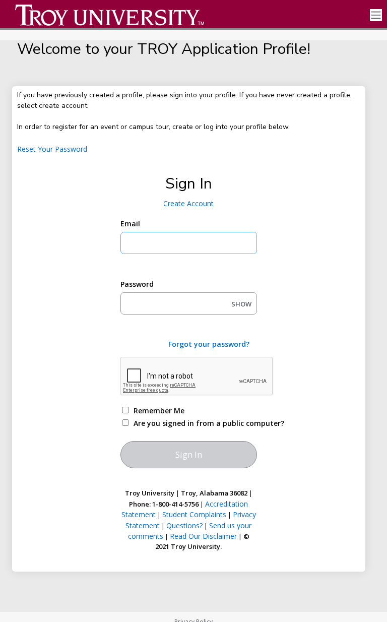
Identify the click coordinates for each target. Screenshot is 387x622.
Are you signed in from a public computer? (200, 423)
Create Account (188, 203)
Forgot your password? (208, 344)
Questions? (184, 525)
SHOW (241, 303)
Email (130, 223)
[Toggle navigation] (376, 15)
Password (137, 284)
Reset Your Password (52, 149)
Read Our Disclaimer (203, 536)
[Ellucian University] (104, 15)
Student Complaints (194, 514)
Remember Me (159, 410)
